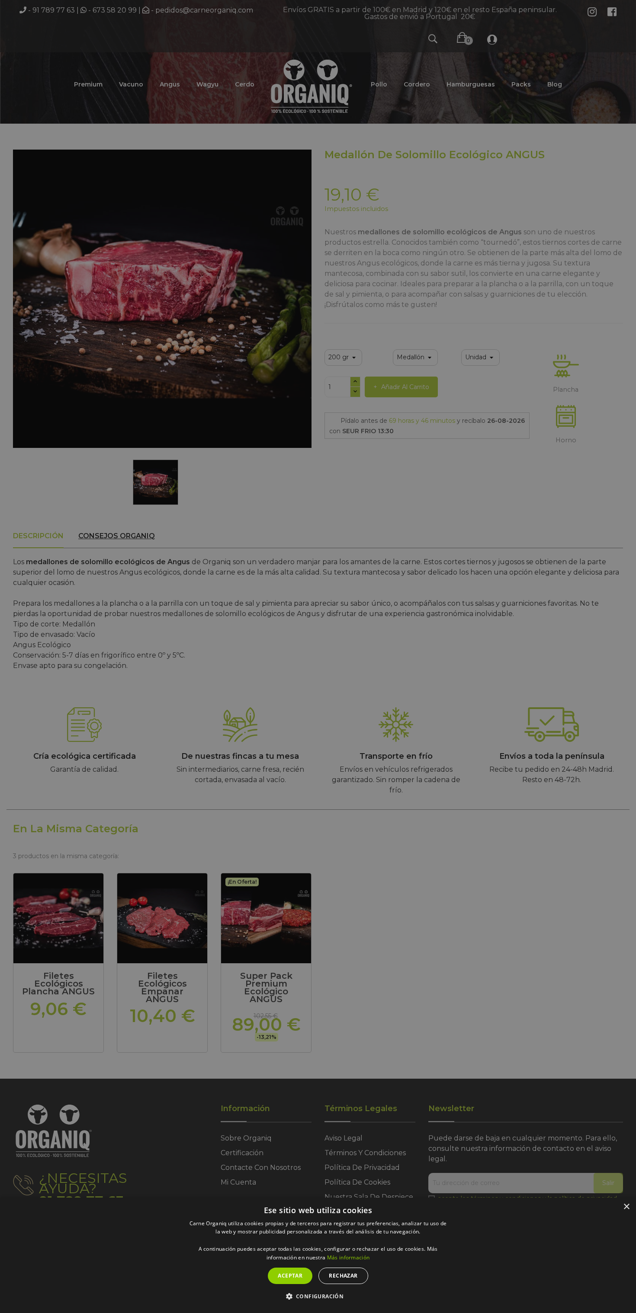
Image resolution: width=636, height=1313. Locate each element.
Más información (348, 1257)
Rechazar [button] (343, 1275)
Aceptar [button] (290, 1275)
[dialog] (318, 1255)
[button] (318, 1297)
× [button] (626, 1207)
